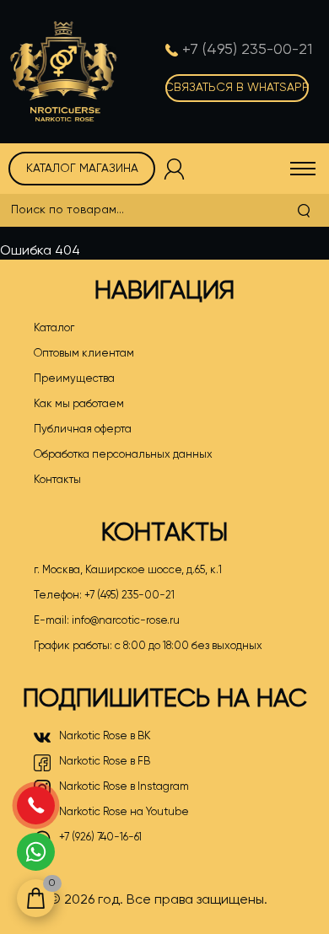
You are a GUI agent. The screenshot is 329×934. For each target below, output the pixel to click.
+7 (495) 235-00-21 (129, 595)
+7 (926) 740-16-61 (100, 837)
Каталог (54, 328)
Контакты (57, 480)
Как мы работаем (79, 404)
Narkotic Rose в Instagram (124, 786)
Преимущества (74, 378)
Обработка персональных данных (123, 454)
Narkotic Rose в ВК (105, 736)
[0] (35, 898)
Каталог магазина (82, 168)
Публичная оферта (83, 429)
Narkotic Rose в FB (104, 761)
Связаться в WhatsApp (237, 88)
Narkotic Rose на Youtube (124, 812)
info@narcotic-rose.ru (126, 620)
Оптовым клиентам (84, 353)
